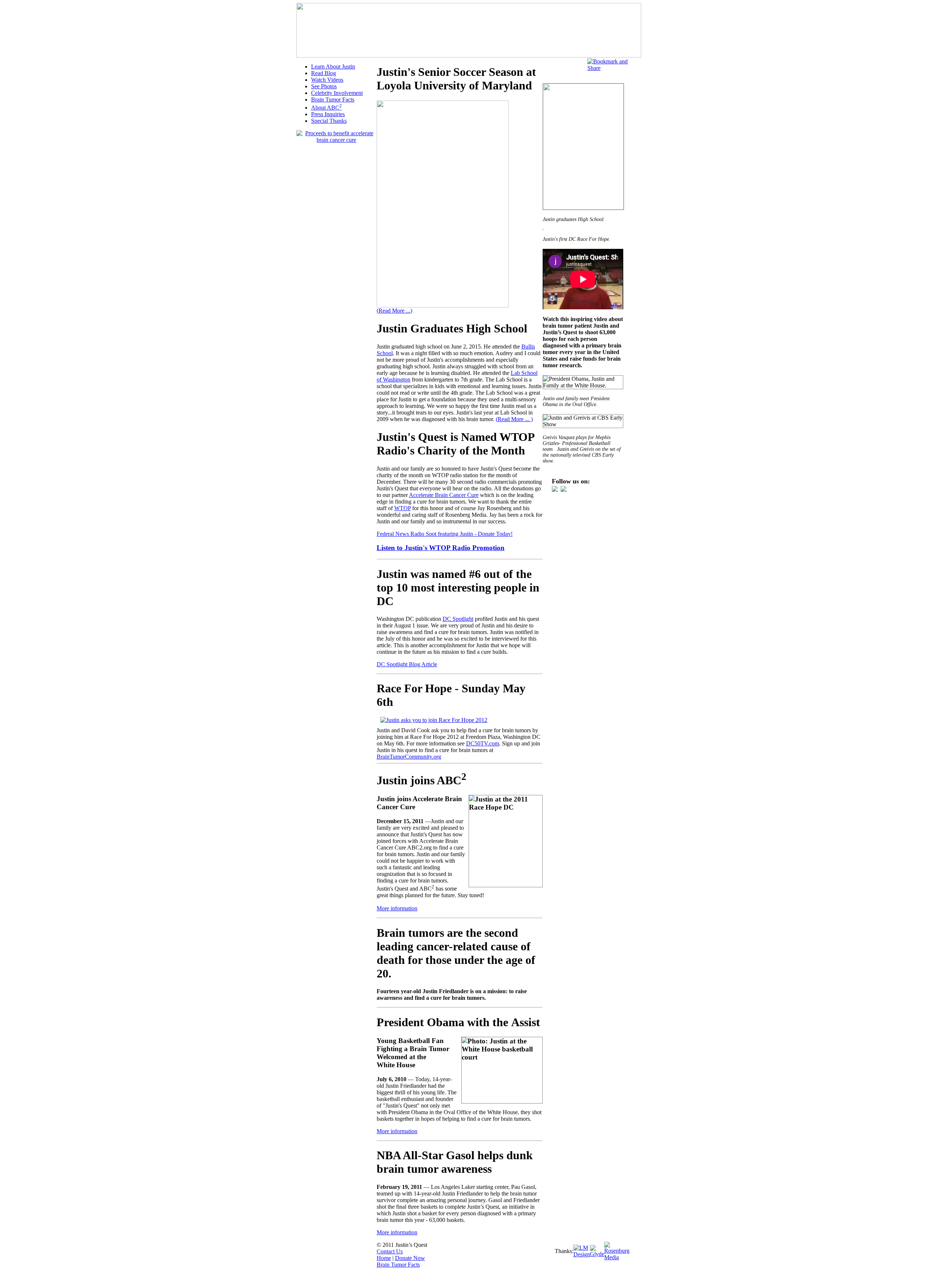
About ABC (326, 107)
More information (397, 908)
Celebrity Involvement (337, 93)
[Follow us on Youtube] (555, 490)
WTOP (402, 508)
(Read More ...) (394, 310)
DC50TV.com (482, 743)
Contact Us (390, 1251)
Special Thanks (329, 121)
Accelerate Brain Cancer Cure (444, 495)
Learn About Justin (333, 66)
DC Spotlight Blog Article (407, 664)
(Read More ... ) (514, 419)
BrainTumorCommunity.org (409, 757)
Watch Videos (327, 80)
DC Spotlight (458, 619)
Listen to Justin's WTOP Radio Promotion (441, 548)
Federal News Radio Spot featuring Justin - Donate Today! (445, 534)
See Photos (324, 86)
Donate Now (410, 1258)
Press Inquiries (328, 114)
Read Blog (323, 73)
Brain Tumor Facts (332, 99)
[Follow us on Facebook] (563, 490)
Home (384, 1258)
